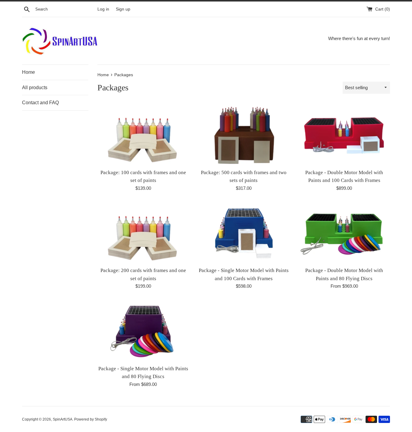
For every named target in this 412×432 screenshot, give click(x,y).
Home (28, 72)
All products (34, 87)
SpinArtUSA (62, 419)
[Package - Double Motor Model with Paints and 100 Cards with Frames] (344, 134)
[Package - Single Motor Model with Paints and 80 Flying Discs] (143, 330)
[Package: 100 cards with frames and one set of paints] (143, 134)
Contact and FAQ (40, 102)
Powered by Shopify (90, 419)
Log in (103, 9)
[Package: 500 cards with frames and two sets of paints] (243, 134)
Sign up (123, 9)
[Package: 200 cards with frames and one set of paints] (143, 232)
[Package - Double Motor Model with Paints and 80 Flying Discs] (344, 232)
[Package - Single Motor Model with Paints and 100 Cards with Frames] (243, 232)
